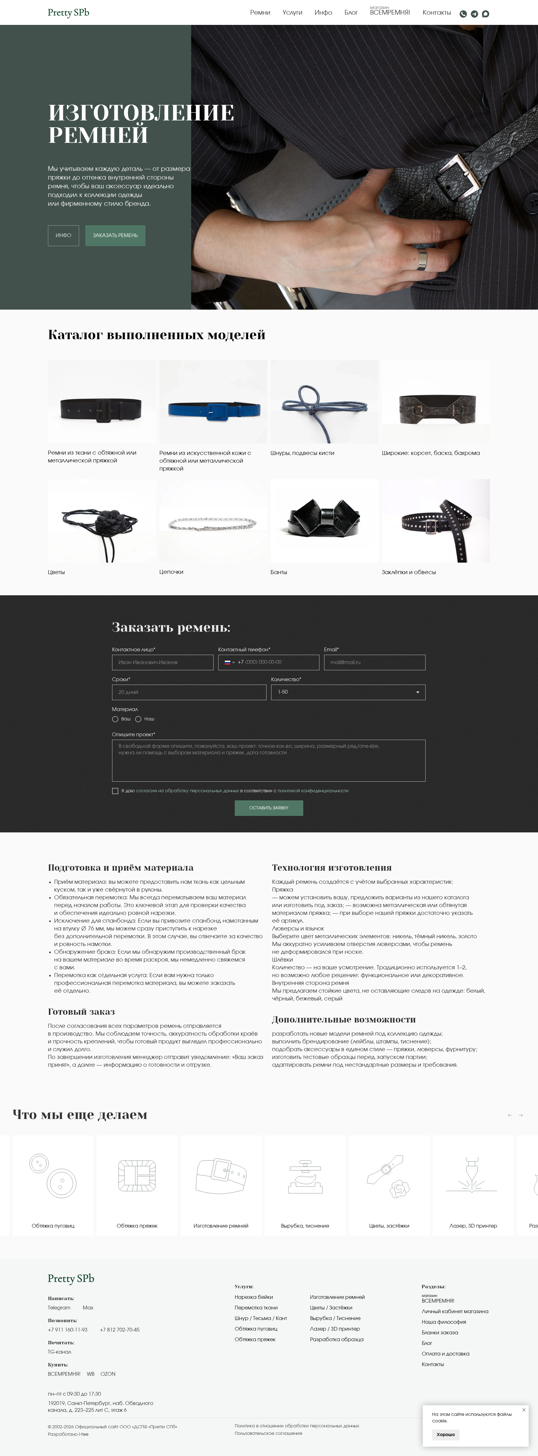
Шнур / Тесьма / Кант (261, 1318)
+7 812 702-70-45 (119, 1329)
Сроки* (121, 679)
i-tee (83, 1434)
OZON (108, 1374)
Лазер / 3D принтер (335, 1329)
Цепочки (171, 572)
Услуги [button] (292, 13)
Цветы (56, 572)
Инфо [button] (323, 13)
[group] (52, 1185)
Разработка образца (337, 1339)
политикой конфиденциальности (313, 791)
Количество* (286, 679)
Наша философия (444, 1322)
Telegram (59, 1307)
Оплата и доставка (446, 1353)
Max (88, 1307)
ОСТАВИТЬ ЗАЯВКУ (268, 808)
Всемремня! (438, 1301)
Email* (331, 649)
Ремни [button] (260, 13)
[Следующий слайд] (521, 1115)
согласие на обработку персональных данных (187, 791)
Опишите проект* (133, 734)
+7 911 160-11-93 (67, 1329)
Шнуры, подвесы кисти (302, 453)
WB (90, 1374)
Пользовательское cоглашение (268, 1433)
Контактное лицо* (134, 649)
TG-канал (59, 1352)
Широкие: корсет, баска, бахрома (431, 453)
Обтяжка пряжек (255, 1339)
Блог (351, 13)
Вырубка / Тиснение (335, 1318)
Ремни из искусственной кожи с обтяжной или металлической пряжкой (205, 461)
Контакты (437, 13)
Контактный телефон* (244, 649)
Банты (279, 572)
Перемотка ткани (256, 1307)
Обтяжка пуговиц (256, 1329)
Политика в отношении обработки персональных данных (297, 1426)
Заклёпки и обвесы (409, 572)
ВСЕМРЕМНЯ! (390, 13)
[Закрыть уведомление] (524, 1410)
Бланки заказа (440, 1332)
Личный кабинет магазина (455, 1311)
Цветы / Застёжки (331, 1307)
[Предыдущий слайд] (510, 1115)
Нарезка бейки (254, 1297)
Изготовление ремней (337, 1297)
